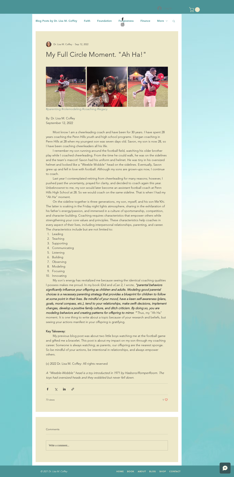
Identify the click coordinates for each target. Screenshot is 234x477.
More (160, 20)
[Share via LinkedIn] (64, 389)
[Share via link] (72, 389)
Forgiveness (126, 20)
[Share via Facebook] (47, 389)
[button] (195, 9)
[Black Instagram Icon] (122, 24)
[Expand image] (66, 87)
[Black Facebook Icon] (122, 19)
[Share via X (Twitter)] (56, 389)
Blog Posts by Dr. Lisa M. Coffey (56, 20)
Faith (87, 20)
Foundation (104, 20)
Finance (145, 20)
